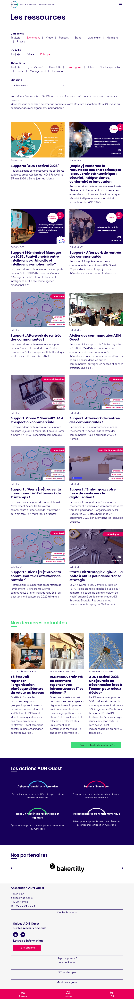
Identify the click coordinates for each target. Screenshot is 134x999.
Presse (21, 41)
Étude (78, 37)
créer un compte (54, 104)
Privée (30, 54)
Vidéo (49, 37)
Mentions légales (67, 982)
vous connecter (31, 104)
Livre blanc (94, 37)
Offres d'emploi (67, 972)
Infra (90, 67)
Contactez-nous (67, 912)
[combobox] (39, 85)
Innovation (58, 71)
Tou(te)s (15, 37)
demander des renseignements (29, 108)
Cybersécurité (34, 67)
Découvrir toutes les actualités (96, 745)
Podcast (63, 37)
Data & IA (55, 67)
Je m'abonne (27, 947)
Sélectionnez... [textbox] (21, 86)
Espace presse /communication (67, 960)
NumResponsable (110, 67)
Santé (20, 71)
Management (38, 71)
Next (122, 868)
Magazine (112, 37)
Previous (11, 868)
